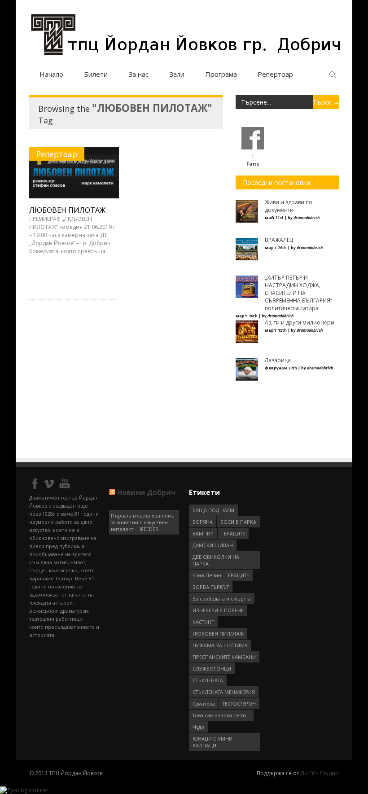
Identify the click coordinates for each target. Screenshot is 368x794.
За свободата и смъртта (222, 598)
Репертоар (275, 74)
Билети (96, 74)
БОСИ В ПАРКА (238, 521)
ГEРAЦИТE (233, 533)
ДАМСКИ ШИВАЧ (213, 545)
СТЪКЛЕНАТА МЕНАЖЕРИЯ (224, 692)
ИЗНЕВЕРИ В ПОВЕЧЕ (218, 610)
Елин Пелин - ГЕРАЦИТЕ (221, 575)
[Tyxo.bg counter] (24, 790)
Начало (51, 74)
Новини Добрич (146, 492)
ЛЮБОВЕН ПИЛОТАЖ (67, 210)
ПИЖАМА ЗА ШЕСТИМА (220, 645)
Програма (221, 74)
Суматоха (204, 703)
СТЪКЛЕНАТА (208, 680)
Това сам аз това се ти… (221, 715)
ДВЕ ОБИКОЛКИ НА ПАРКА (216, 560)
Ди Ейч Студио (319, 773)
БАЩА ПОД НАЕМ (213, 510)
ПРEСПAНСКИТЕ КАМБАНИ (224, 657)
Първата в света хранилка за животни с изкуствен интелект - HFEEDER (143, 522)
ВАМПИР (203, 533)
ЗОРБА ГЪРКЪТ (211, 586)
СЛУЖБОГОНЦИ (212, 668)
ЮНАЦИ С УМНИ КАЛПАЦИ (212, 742)
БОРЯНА (203, 521)
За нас (138, 74)
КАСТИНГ (203, 622)
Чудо (198, 727)
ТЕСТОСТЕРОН (239, 703)
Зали (176, 74)
